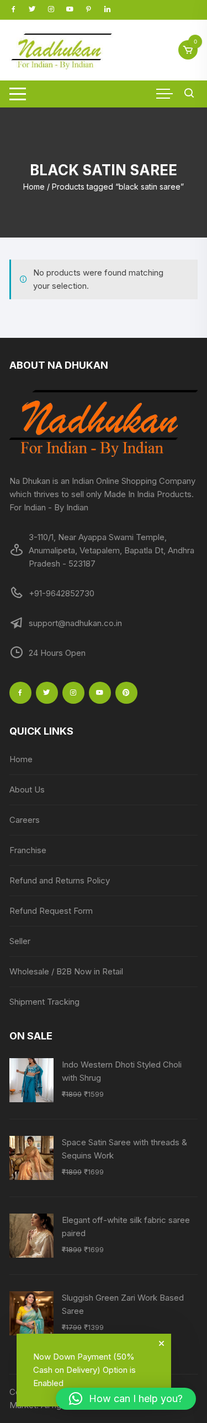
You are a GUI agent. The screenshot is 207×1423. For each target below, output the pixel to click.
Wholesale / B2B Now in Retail (66, 971)
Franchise (27, 850)
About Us (27, 789)
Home (34, 186)
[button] (126, 1399)
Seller (19, 941)
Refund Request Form (51, 910)
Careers (24, 820)
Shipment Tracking (44, 1001)
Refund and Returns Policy (59, 880)
